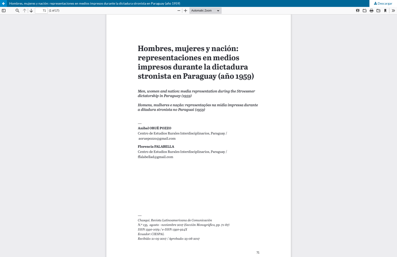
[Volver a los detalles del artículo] (3, 3)
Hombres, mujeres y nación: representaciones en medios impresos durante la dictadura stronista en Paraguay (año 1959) (94, 3)
